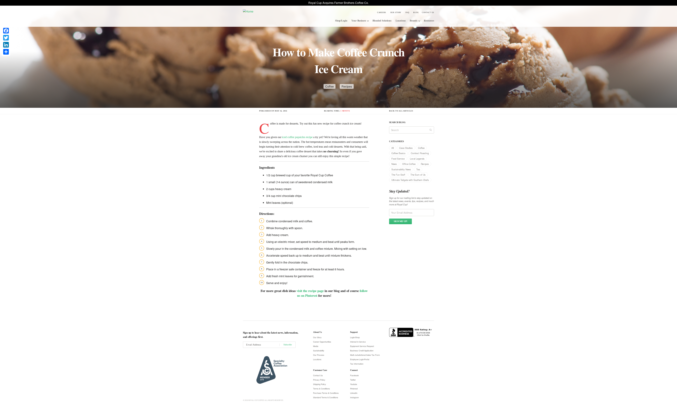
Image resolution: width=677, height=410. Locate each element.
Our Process (318, 354)
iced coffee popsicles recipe (297, 137)
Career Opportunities (322, 341)
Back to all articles (401, 111)
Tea (418, 169)
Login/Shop (355, 337)
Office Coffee (408, 164)
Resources (429, 20)
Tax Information (356, 363)
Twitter (353, 379)
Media (315, 346)
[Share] (6, 51)
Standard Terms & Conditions (325, 397)
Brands (413, 20)
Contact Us (428, 12)
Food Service (398, 158)
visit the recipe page (310, 290)
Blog (416, 12)
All (392, 148)
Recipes (346, 86)
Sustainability (318, 350)
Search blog (397, 122)
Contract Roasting (420, 153)
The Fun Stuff (398, 174)
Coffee (329, 86)
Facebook (354, 375)
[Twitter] (6, 37)
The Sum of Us (418, 174)
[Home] (269, 11)
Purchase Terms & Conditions (326, 393)
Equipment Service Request (362, 346)
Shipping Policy (319, 384)
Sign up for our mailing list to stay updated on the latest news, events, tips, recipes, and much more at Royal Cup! (411, 201)
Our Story (395, 12)
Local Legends (417, 158)
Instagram (354, 397)
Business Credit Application (361, 350)
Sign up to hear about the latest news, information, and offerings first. (270, 335)
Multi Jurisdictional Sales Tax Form (365, 354)
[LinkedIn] (6, 44)
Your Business (358, 20)
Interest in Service (358, 341)
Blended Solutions (382, 20)
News (394, 164)
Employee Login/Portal (359, 359)
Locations (401, 20)
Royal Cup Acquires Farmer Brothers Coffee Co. (338, 3)
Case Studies (406, 148)
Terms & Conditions (321, 388)
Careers (381, 12)
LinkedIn (353, 393)
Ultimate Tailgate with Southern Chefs (410, 180)
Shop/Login (341, 20)
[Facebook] (6, 30)
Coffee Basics (398, 153)
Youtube (353, 384)
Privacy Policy (319, 379)
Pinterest (354, 388)
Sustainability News (401, 169)
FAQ (407, 12)
